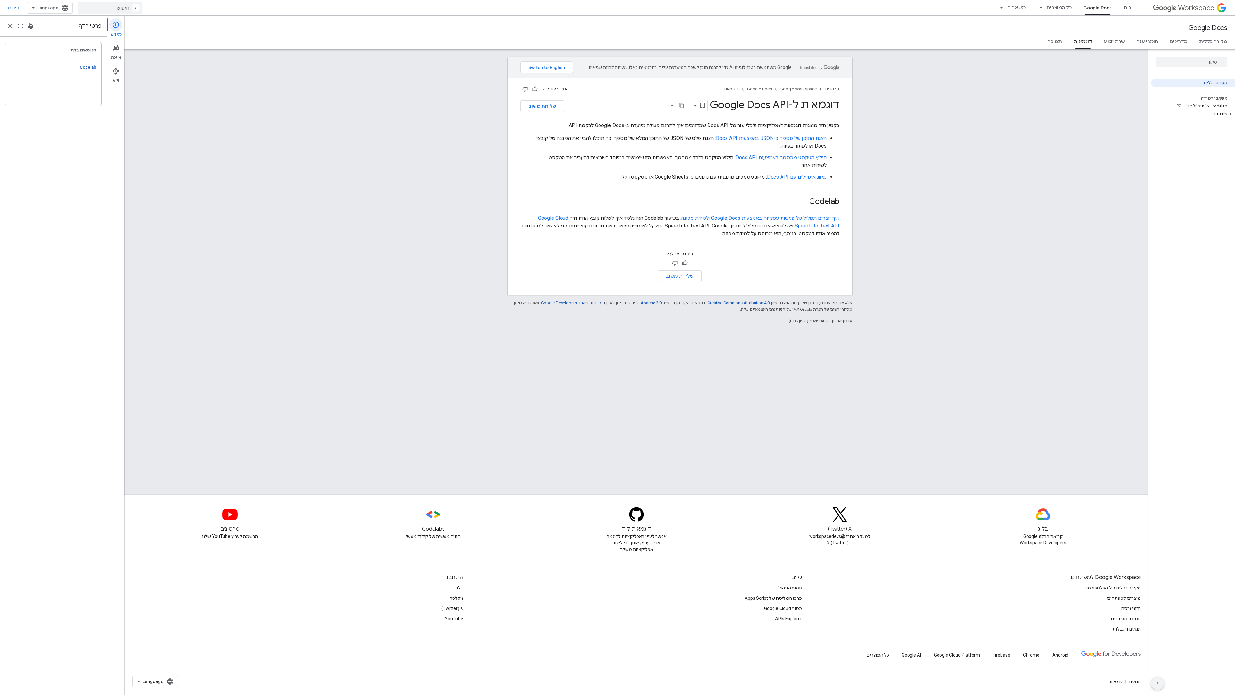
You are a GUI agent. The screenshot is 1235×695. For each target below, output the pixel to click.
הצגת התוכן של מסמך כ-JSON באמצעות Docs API (771, 138)
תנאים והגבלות (1127, 629)
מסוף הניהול (790, 587)
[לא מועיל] (525, 89)
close (10, 26)
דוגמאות (1083, 41)
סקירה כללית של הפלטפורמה (1113, 587)
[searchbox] (1191, 62)
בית (1127, 8)
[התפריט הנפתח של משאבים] (999, 7)
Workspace (1196, 8)
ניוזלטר (456, 598)
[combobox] (110, 8)
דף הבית (832, 89)
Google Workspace (798, 89)
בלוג (459, 587)
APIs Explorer (788, 618)
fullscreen (20, 26)
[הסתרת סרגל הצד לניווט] (1157, 683)
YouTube (454, 618)
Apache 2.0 (651, 303)
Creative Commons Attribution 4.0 (739, 303)
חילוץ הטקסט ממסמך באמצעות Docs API (781, 157)
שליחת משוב (542, 106)
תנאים (1135, 681)
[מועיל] (535, 89)
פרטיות (1116, 681)
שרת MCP (1114, 41)
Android (1060, 655)
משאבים (1016, 8)
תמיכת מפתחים (1126, 618)
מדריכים (1178, 41)
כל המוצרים (1059, 8)
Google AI (911, 655)
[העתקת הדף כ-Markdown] (682, 105)
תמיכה (1054, 41)
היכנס (13, 7)
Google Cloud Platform (957, 655)
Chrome (1031, 655)
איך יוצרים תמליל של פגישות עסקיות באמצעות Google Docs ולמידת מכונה (760, 218)
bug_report (31, 26)
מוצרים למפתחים (1124, 598)
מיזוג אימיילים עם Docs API (797, 177)
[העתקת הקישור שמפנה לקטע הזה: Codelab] (802, 202)
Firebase (1001, 655)
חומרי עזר (1147, 41)
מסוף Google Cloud (783, 608)
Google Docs (1097, 8)
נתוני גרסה (1131, 608)
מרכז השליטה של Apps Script (773, 598)
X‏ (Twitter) (452, 608)
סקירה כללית (1213, 41)
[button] (1193, 114)
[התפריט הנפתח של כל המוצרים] (1039, 7)
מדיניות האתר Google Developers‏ (572, 303)
